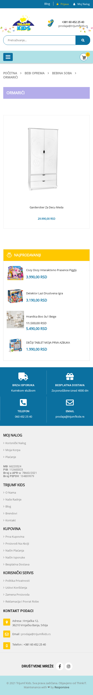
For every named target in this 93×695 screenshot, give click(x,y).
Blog (47, 4)
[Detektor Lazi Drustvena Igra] (15, 296)
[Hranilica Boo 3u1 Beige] (15, 319)
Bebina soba (62, 73)
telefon (23, 411)
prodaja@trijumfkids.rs (73, 26)
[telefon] (23, 403)
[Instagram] (68, 666)
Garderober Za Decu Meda (46, 207)
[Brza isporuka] (23, 376)
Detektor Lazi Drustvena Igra (44, 293)
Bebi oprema (35, 73)
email (70, 411)
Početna (10, 73)
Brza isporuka (23, 385)
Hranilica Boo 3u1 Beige (41, 316)
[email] (70, 403)
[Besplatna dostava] (70, 376)
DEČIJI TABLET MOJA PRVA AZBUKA (48, 342)
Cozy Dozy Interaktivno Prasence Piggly (51, 270)
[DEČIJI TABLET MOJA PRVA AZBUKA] (15, 345)
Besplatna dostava (70, 385)
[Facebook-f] (60, 666)
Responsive (61, 687)
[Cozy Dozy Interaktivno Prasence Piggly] (15, 273)
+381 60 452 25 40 (73, 22)
